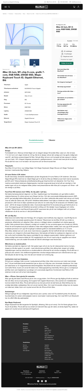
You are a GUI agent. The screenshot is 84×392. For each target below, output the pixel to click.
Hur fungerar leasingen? (64, 82)
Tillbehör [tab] (52, 140)
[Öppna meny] (5, 6)
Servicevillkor (48, 350)
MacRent (5, 13)
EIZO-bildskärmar (49, 339)
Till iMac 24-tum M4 (66, 63)
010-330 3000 (29, 377)
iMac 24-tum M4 (30, 13)
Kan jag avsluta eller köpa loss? (65, 92)
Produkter (11, 13)
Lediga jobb (48, 355)
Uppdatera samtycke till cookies (59, 389)
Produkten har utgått (66, 59)
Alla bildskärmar (49, 337)
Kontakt (47, 346)
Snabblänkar (26, 342)
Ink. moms (75, 40)
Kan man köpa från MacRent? (63, 70)
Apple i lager (48, 357)
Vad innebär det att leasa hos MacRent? (65, 76)
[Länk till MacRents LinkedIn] (45, 381)
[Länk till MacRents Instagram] (42, 381)
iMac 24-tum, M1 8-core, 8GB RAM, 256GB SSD (46, 13)
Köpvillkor (47, 348)
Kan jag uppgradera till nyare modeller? (64, 105)
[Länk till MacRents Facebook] (38, 381)
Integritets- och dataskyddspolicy (49, 353)
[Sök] (9, 7)
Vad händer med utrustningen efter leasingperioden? (62, 112)
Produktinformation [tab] (36, 140)
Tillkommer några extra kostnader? (64, 119)
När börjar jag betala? (64, 86)
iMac (24, 13)
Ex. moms (69, 40)
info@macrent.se (40, 377)
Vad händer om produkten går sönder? (65, 98)
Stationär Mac (18, 13)
